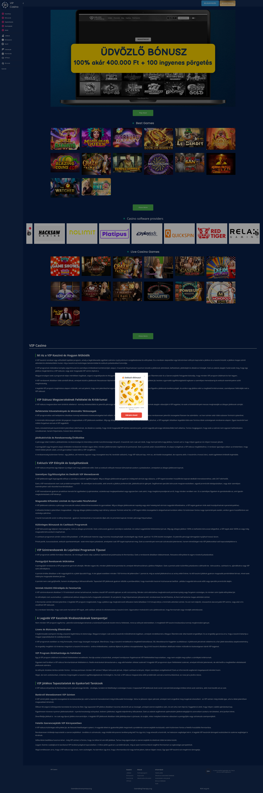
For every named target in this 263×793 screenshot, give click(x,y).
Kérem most (131, 415)
